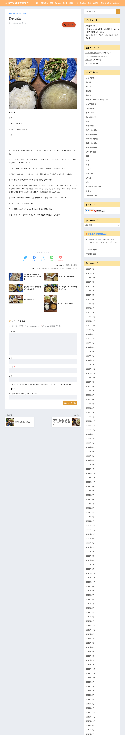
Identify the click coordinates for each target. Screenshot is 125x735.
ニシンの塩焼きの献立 (92, 53)
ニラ (75, 269)
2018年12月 (90, 625)
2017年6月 (90, 690)
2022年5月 (90, 451)
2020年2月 (90, 569)
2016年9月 (90, 725)
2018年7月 (90, 638)
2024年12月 (90, 317)
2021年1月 (90, 521)
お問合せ (116, 3)
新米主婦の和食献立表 (17, 3)
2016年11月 (90, 717)
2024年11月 (90, 321)
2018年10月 (90, 630)
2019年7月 (90, 595)
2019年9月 (90, 586)
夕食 (87, 160)
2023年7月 (90, 390)
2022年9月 (90, 434)
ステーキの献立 (92, 249)
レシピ (88, 86)
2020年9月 (90, 538)
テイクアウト (91, 78)
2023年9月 (90, 382)
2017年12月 (90, 669)
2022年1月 (90, 469)
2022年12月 (90, 421)
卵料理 (88, 178)
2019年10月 (90, 582)
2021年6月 (90, 499)
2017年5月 (90, 695)
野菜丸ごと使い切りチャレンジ (97, 99)
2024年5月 (90, 347)
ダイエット (90, 112)
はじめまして (91, 117)
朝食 (87, 156)
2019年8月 (90, 590)
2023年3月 (90, 408)
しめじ (63, 269)
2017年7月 (90, 686)
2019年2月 (90, 617)
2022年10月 (90, 430)
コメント (12, 331)
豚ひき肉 (55, 269)
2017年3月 (90, 699)
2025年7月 (90, 286)
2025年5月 (90, 295)
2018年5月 (90, 647)
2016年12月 (90, 712)
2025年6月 (90, 290)
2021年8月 (90, 490)
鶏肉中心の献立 (93, 3)
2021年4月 (90, 508)
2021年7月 (90, 495)
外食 (87, 165)
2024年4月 (90, 351)
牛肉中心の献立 (80, 3)
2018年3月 (90, 656)
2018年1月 (90, 664)
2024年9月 (90, 330)
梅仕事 (88, 82)
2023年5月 (90, 399)
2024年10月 (90, 325)
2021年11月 (90, 477)
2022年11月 (90, 425)
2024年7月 (90, 338)
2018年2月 (90, 660)
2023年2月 (90, 412)
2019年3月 (90, 612)
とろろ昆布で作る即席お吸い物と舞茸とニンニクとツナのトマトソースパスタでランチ (102, 242)
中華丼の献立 (91, 254)
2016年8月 (90, 730)
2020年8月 (90, 543)
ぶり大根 (88, 60)
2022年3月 (90, 460)
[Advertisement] (43, 42)
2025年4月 (90, 299)
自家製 (88, 91)
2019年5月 (90, 604)
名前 (11, 358)
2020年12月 (90, 525)
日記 (36, 3)
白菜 (69, 269)
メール (12, 367)
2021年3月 (90, 512)
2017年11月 (90, 673)
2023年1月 (90, 417)
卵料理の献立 (91, 152)
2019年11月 (90, 577)
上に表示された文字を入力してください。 (24, 393)
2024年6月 (90, 343)
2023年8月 (90, 386)
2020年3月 (90, 564)
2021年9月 (90, 486)
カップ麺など (91, 104)
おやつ (88, 191)
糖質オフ (89, 95)
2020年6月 (90, 551)
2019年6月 (90, 599)
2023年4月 (90, 404)
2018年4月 (90, 651)
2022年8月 (90, 438)
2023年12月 (90, 369)
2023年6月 (90, 395)
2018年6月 (90, 643)
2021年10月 (90, 482)
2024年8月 (90, 334)
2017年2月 (90, 704)
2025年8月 (90, 282)
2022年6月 (90, 447)
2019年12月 (90, 573)
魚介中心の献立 (68, 3)
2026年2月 (90, 273)
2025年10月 (90, 277)
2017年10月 (90, 677)
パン (87, 182)
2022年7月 (90, 443)
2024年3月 (90, 356)
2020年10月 (90, 534)
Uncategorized (92, 195)
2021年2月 (90, 517)
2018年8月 (90, 634)
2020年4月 (90, 560)
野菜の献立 (44, 3)
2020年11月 (90, 530)
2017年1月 (90, 708)
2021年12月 (90, 473)
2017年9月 (90, 682)
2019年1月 (90, 621)
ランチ (88, 169)
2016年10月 (90, 721)
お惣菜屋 (89, 173)
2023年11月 (90, 373)
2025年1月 (90, 312)
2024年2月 (90, 360)
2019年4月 (90, 608)
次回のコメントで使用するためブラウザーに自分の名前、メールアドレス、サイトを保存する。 (42, 384)
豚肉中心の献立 (106, 3)
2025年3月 (90, 303)
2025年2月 (90, 308)
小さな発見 (90, 108)
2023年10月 (90, 377)
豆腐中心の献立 (55, 3)
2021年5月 (90, 504)
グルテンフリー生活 (93, 186)
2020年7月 (90, 547)
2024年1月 (90, 364)
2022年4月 (90, 456)
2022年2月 (90, 464)
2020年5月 (90, 556)
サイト (11, 376)
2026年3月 (90, 269)
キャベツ (46, 269)
